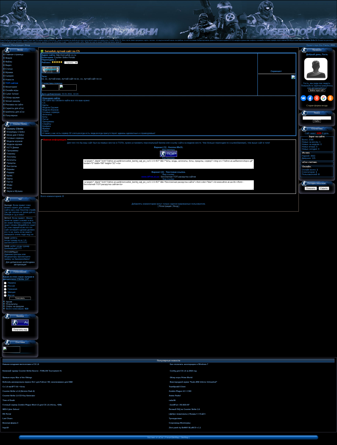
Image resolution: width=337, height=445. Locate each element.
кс (46, 79)
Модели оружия (14, 144)
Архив (9, 302)
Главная (6, 45)
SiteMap (184, 437)
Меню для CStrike (15, 135)
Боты (9, 188)
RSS (333, 45)
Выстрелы (12, 166)
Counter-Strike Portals (64, 57)
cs (81, 79)
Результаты (12, 304)
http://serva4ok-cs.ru (66, 55)
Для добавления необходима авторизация (20, 263)
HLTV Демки (13, 147)
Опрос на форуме (15, 306)
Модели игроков (14, 141)
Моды (9, 185)
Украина (12, 283)
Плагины (11, 153)
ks (43, 79)
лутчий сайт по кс (70, 79)
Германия (12, 289)
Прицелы (11, 163)
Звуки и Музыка (14, 191)
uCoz (160, 437)
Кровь (9, 175)
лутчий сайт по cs (93, 79)
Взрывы (10, 169)
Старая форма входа (316, 105)
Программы (12, 150)
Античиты (11, 160)
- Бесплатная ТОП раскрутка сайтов (168, 177)
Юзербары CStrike (16, 132)
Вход (27, 45)
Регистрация (17, 45)
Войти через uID (317, 90)
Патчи (10, 182)
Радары (10, 172)
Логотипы (11, 157)
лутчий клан (54, 79)
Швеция (11, 292)
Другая (11, 295)
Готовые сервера (15, 138)
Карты (10, 178)
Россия (11, 286)
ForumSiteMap (172, 437)
